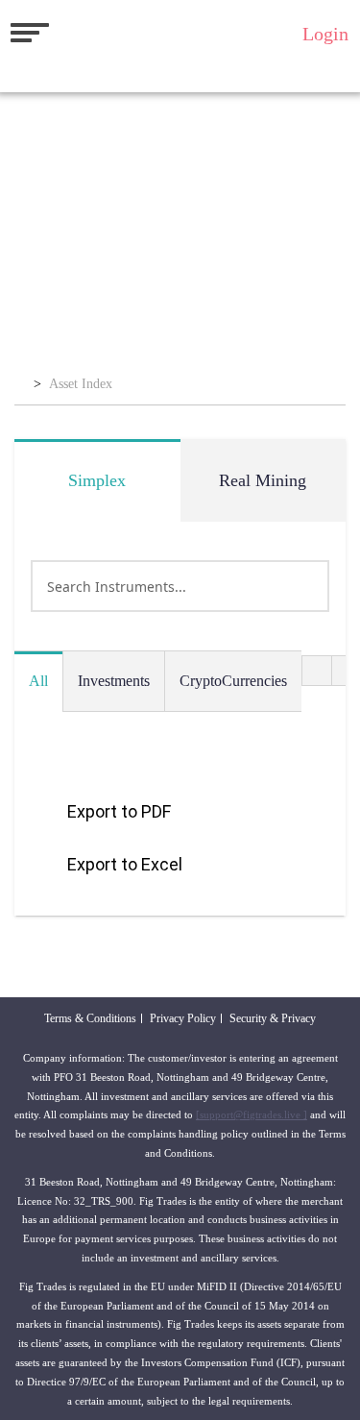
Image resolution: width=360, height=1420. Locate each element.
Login (325, 32)
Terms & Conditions (90, 1018)
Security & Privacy (272, 1018)
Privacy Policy (183, 1018)
